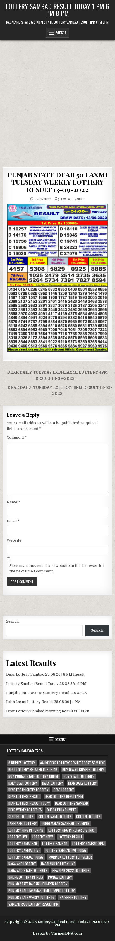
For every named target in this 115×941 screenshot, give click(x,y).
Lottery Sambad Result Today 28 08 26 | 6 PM (46, 683)
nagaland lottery (22, 863)
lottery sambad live (24, 850)
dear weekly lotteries (25, 810)
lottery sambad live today (66, 850)
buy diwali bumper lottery (83, 769)
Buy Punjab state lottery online (33, 776)
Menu (61, 33)
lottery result (70, 837)
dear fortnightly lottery (28, 789)
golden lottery (88, 816)
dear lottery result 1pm (64, 796)
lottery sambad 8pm (88, 843)
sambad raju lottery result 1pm (33, 904)
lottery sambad (54, 843)
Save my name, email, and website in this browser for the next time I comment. (56, 568)
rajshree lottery (73, 897)
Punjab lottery (60, 877)
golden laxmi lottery (54, 816)
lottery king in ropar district (72, 830)
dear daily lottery (82, 783)
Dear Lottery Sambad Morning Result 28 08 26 (47, 711)
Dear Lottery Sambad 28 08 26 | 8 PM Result (45, 674)
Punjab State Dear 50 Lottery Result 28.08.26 (46, 693)
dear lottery (64, 789)
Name (13, 502)
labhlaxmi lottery (22, 823)
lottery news (43, 837)
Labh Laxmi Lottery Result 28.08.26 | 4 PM (43, 702)
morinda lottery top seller (70, 857)
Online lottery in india (25, 877)
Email (13, 521)
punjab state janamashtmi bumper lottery (41, 890)
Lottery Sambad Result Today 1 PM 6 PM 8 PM (57, 9)
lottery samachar (22, 843)
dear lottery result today (29, 803)
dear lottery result (24, 796)
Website (14, 540)
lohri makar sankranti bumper (65, 823)
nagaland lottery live (58, 863)
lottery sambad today (26, 857)
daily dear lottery (22, 783)
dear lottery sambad (71, 803)
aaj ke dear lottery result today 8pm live (72, 763)
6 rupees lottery (21, 763)
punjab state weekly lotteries (31, 897)
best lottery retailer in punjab (32, 769)
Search (12, 621)
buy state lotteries (79, 776)
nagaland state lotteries (27, 870)
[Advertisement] (57, 101)
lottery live (17, 837)
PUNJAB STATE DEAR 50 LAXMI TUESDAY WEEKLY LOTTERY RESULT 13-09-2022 (57, 182)
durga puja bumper (61, 810)
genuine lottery (20, 816)
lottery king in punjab (25, 830)
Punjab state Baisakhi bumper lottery (38, 884)
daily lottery (52, 783)
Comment (17, 437)
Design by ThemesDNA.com (57, 933)
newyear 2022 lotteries (71, 870)
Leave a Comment (72, 199)
